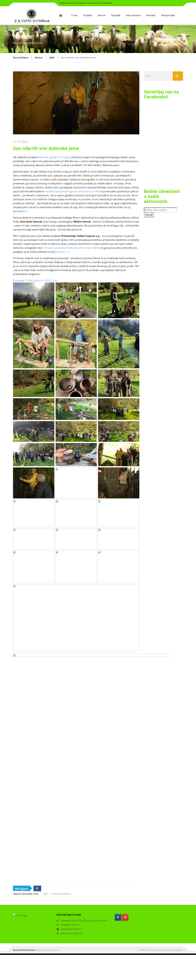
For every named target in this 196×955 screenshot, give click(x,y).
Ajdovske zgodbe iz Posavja (53, 157)
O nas (74, 15)
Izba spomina (133, 15)
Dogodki (115, 15)
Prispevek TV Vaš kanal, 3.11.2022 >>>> (35, 280)
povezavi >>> (62, 251)
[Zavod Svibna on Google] (125, 917)
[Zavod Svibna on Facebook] (118, 917)
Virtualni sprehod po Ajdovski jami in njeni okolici (71, 248)
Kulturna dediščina (62, 893)
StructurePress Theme (24, 950)
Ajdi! (46, 893)
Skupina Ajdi (168, 15)
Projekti (87, 15)
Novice (102, 15)
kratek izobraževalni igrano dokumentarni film (73, 191)
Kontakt (151, 15)
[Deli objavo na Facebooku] (37, 888)
